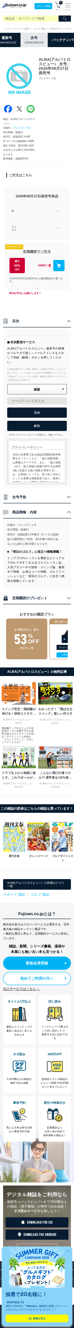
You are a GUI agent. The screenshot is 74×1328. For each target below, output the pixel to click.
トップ (6, 28)
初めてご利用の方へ (37, 978)
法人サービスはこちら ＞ (21, 989)
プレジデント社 (21, 127)
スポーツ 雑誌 (21, 28)
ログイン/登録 (43, 6)
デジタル (14, 228)
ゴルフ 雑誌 (39, 28)
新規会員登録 (37, 963)
